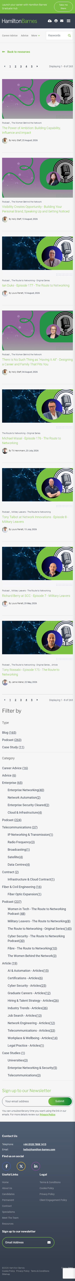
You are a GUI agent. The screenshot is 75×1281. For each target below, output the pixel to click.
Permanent (8, 1200)
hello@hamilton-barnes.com (39, 1149)
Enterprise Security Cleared (28, 805)
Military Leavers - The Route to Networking (31, 512)
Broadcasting (19, 849)
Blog (9, 732)
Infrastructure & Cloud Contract (31, 879)
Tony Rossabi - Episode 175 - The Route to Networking (30, 672)
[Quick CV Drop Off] (50, 21)
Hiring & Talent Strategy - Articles (33, 1000)
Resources (7, 1223)
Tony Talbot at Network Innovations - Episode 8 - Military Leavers (35, 519)
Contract (10, 872)
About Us (7, 1188)
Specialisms (8, 1211)
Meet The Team (10, 1217)
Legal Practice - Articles (26, 1045)
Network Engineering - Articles (31, 1023)
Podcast (6, 123)
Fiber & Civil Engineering (22, 887)
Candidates (8, 1194)
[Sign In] (56, 21)
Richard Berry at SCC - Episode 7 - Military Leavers (36, 595)
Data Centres (19, 864)
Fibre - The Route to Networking (32, 948)
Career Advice (10, 35)
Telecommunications (20, 827)
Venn (70, 1268)
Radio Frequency (21, 842)
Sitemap (6, 1274)
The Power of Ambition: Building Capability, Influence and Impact (31, 130)
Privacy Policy (47, 1114)
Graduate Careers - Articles (29, 993)
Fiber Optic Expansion (24, 894)
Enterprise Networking (26, 790)
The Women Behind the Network (27, 123)
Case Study (13, 747)
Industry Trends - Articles (28, 1008)
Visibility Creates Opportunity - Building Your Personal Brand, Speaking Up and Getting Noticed (35, 209)
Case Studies (13, 1053)
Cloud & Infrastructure (25, 812)
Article (55, 665)
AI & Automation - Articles (28, 970)
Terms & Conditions (50, 1182)
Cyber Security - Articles (27, 985)
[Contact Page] (61, 21)
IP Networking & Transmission (30, 834)
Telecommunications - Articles (31, 1030)
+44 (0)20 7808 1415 (34, 1144)
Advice (24, 35)
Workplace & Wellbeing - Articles (33, 1038)
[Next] (37, 66)
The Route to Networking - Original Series (31, 280)
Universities (18, 1060)
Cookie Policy (47, 1188)
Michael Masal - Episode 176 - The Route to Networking (31, 440)
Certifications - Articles (25, 978)
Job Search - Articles (25, 1015)
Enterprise (12, 783)
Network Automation (24, 797)
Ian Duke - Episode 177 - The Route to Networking (35, 285)
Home (5, 1182)
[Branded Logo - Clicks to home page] (19, 21)
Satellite (15, 857)
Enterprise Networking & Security (32, 1068)
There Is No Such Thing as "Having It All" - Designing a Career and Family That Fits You (37, 362)
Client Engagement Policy (53, 1200)
